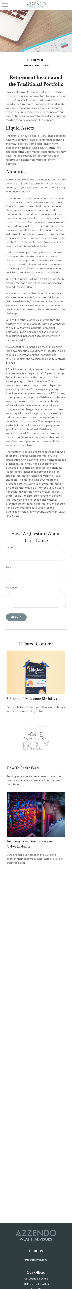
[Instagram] (41, 1251)
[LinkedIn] (35, 1251)
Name (9, 547)
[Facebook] (30, 1251)
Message (11, 587)
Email (9, 567)
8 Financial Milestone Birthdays (32, 698)
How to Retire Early (23, 767)
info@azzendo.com (36, 1259)
